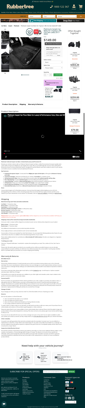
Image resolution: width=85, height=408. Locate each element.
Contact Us (46, 380)
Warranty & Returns (35, 104)
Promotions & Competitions (50, 390)
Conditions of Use (48, 386)
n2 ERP (56, 406)
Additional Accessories (28, 392)
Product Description (9, 104)
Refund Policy (58, 193)
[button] (58, 7)
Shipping (23, 104)
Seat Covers (25, 386)
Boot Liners (25, 383)
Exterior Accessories (27, 390)
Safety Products (26, 394)
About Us (46, 381)
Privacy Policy (47, 383)
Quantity (46, 72)
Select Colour (47, 59)
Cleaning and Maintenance (50, 392)
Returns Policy (47, 384)
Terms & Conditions (42, 193)
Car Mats (4, 26)
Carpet (10, 26)
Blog (45, 397)
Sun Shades (25, 384)
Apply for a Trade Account (50, 395)
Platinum (16, 26)
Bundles (24, 380)
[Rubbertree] (19, 6)
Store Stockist (47, 394)
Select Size (47, 65)
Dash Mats (53, 12)
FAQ (45, 389)
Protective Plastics (27, 387)
